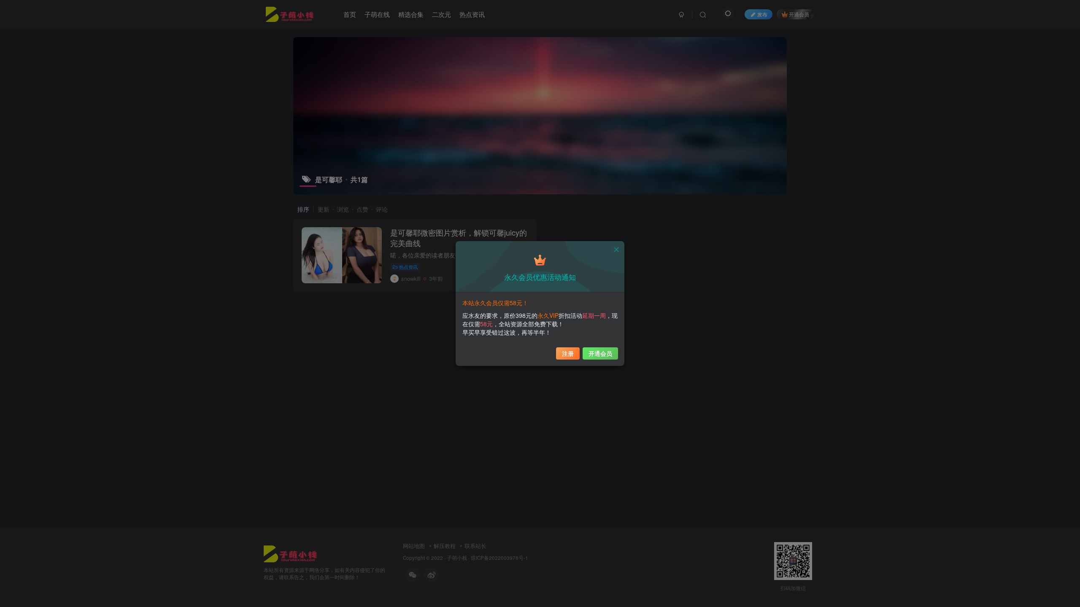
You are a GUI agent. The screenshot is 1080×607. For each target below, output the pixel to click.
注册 (568, 353)
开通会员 (600, 353)
